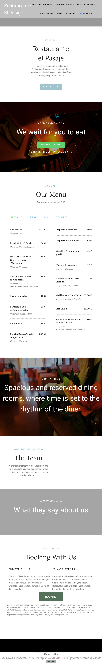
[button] (51, 145)
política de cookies (62, 659)
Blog (59, 13)
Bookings (71, 13)
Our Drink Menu (86, 4)
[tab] (17, 217)
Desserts (61, 217)
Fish (46, 217)
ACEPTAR (51, 661)
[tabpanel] (51, 285)
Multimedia (46, 13)
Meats (34, 217)
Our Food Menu (65, 4)
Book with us (51, 87)
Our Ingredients (42, 4)
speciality (17, 217)
